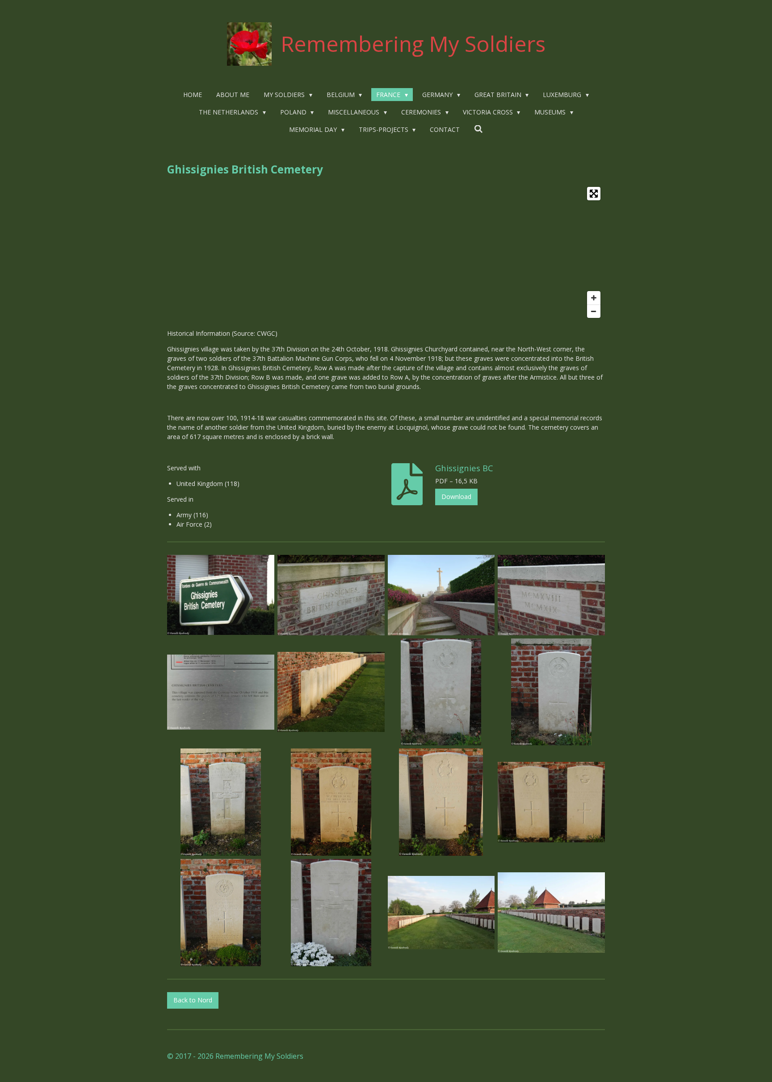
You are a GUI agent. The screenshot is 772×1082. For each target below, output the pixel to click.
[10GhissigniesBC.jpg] (331, 802)
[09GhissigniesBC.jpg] (221, 802)
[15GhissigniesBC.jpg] (441, 913)
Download (456, 496)
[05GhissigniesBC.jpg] (221, 692)
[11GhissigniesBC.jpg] (441, 802)
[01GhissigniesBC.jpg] (221, 595)
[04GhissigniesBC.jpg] (551, 595)
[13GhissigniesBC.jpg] (221, 913)
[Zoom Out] (593, 311)
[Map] (386, 252)
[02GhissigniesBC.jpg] (331, 595)
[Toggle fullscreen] (593, 193)
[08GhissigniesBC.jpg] (551, 692)
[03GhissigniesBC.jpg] (441, 595)
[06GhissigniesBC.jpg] (331, 692)
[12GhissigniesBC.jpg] (551, 802)
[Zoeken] (478, 129)
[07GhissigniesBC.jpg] (441, 692)
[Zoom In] (593, 297)
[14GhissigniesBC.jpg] (331, 913)
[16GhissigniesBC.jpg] (551, 913)
